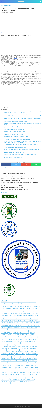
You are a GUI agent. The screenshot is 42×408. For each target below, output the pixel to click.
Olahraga (26, 348)
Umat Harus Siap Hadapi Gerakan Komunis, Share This (14, 137)
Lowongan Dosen (11, 341)
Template (3, 374)
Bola (24, 313)
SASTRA (30, 358)
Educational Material (5, 320)
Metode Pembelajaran (29, 344)
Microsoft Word (21, 346)
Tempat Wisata (36, 372)
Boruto (28, 313)
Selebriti (32, 360)
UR (34, 377)
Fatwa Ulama (31, 320)
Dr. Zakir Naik (12, 318)
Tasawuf (3, 369)
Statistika (21, 367)
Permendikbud (4, 355)
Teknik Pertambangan (14, 372)
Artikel (28, 306)
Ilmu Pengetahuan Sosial (31, 329)
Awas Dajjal (10, 308)
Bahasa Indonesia (11, 310)
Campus (3, 315)
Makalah (26, 341)
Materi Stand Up (11, 344)
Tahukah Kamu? (35, 367)
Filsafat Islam (16, 322)
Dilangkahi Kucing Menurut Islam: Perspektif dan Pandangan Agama (14, 189)
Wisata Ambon (23, 379)
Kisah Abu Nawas (34, 336)
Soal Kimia (23, 365)
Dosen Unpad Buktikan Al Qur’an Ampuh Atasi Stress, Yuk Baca (16, 136)
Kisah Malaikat (11, 337)
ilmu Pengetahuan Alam (20, 329)
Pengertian (11, 353)
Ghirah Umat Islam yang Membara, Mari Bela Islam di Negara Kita (16, 145)
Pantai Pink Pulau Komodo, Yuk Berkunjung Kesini (11, 180)
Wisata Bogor (20, 381)
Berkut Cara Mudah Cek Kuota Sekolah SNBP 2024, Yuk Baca (15, 121)
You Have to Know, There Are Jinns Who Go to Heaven (12, 187)
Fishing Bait (31, 322)
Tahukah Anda (27, 367)
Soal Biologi (4, 365)
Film (37, 320)
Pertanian (10, 355)
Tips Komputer (25, 374)
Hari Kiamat (23, 325)
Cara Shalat (9, 315)
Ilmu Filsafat (22, 327)
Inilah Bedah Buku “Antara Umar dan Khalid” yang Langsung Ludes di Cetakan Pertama (20, 127)
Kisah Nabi (28, 337)
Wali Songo (9, 379)
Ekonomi (13, 320)
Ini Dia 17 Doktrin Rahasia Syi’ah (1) (8, 175)
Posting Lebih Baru (4, 167)
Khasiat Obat (22, 336)
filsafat (10, 322)
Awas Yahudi (29, 308)
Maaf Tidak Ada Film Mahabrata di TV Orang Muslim (14, 129)
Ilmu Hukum (3, 329)
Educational (34, 318)
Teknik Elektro (26, 369)
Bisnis (16, 313)
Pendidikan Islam (21, 351)
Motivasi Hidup (33, 346)
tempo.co (16, 58)
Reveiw (3, 358)
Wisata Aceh (16, 379)
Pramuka (27, 355)
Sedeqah (3, 360)
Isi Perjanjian (15, 332)
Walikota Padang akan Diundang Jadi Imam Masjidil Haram (15, 147)
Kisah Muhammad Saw (20, 337)
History (29, 325)
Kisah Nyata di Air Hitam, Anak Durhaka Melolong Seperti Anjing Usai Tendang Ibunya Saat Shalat (22, 149)
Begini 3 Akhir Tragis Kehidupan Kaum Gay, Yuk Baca (13, 134)
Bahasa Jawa (28, 310)
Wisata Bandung (4, 381)
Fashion (25, 320)
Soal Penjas (4, 367)
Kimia (28, 336)
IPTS (9, 332)
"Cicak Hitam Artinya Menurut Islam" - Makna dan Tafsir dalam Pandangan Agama (17, 178)
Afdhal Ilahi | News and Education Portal (24, 406)
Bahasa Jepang (35, 310)
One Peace (32, 348)
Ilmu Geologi (29, 327)
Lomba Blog (35, 339)
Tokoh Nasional (4, 377)
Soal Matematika (31, 365)
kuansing (17, 339)
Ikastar (9, 327)
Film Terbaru (4, 322)
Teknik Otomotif (4, 372)
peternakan (17, 355)
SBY (34, 358)
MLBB (27, 346)
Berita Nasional (29, 311)
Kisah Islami (4, 337)
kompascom (24, 72)
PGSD (22, 355)
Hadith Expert (4, 325)
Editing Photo (26, 318)
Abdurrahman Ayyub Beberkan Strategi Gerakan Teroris (14, 131)
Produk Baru (34, 355)
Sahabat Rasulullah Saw (22, 358)
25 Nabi (3, 303)
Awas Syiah (22, 308)
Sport (16, 367)
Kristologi (12, 339)
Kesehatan (9, 336)
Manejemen (33, 341)
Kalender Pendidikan (24, 334)
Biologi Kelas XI (4, 313)
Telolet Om (28, 372)
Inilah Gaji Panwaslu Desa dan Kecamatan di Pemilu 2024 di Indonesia (17, 156)
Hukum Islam (36, 325)
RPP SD (8, 358)
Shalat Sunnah (16, 362)
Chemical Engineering (28, 315)
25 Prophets (9, 303)
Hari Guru (17, 325)
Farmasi (19, 320)
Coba (35, 315)
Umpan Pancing (20, 377)
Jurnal (16, 334)
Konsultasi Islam (4, 339)
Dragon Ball (20, 318)
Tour (11, 377)
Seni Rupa (9, 362)
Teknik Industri (34, 369)
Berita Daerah (10, 311)
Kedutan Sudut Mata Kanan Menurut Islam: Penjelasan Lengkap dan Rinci (15, 184)
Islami (27, 332)
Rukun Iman (13, 358)
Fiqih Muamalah (24, 322)
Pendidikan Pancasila (30, 351)
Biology (11, 313)
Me (22, 344)
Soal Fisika (10, 365)
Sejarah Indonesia (16, 360)
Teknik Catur (18, 369)
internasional (4, 332)
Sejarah (8, 360)
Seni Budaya (4, 362)
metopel (13, 346)
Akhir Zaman (32, 303)
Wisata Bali (31, 379)
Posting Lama (38, 167)
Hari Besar (11, 325)
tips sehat (33, 374)
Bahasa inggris (20, 310)
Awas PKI (16, 308)
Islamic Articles (4, 334)
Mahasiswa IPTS (19, 341)
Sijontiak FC (23, 362)
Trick (15, 377)
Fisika (37, 322)
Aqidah (18, 306)
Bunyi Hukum (35, 313)
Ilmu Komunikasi (11, 329)
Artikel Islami (35, 306)
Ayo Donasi (35, 308)
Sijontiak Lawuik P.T (31, 362)
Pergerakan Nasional (34, 353)
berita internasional (19, 311)
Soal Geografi (17, 365)
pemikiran (7, 351)
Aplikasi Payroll (11, 306)
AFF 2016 (15, 303)
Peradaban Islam (24, 353)
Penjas (17, 353)
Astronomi (3, 308)
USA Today (3, 379)
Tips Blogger (10, 374)
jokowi (11, 334)
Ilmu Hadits (36, 327)
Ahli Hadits (26, 303)
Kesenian (15, 336)
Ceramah (15, 315)
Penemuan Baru (4, 353)
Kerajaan (3, 336)
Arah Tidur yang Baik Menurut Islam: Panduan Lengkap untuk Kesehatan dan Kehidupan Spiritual (20, 182)
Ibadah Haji (4, 327)
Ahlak (20, 303)
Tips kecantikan (18, 374)
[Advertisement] (21, 22)
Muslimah (8, 348)
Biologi (36, 311)
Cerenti (20, 315)
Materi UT (18, 344)
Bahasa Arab (4, 310)
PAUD (2, 351)
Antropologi (4, 306)
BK (19, 313)
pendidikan (13, 351)
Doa (2, 318)
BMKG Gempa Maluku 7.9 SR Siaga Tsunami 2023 (13, 157)
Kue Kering (24, 339)
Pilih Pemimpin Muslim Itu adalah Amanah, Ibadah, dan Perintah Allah (17, 139)
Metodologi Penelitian (6, 346)
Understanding (29, 377)
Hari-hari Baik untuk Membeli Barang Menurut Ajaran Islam (13, 173)
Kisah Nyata (35, 337)
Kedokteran (32, 334)
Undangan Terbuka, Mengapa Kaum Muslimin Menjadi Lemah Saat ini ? (17, 150)
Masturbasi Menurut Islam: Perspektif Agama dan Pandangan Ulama (15, 176)
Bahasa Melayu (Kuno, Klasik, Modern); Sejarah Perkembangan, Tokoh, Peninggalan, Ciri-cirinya (20, 185)
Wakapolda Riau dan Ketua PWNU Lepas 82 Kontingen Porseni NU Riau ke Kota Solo (20, 154)
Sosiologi (10, 367)
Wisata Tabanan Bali (28, 381)
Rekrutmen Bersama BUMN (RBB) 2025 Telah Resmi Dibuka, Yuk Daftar (17, 114)
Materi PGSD (4, 344)
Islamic (31, 332)
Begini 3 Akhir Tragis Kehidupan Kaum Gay (12, 132)
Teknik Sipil (22, 372)
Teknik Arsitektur (10, 369)
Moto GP (3, 348)
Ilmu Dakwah (15, 327)
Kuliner (29, 339)
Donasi (7, 318)
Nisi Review (20, 348)
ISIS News (21, 332)
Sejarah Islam (24, 360)
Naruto (14, 348)
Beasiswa (3, 311)
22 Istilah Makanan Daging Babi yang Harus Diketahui (14, 126)
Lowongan (3, 341)
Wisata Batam (12, 381)
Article (23, 306)
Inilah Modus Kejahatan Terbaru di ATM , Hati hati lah (14, 152)
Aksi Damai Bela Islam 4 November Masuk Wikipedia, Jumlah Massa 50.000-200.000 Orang (21, 144)
